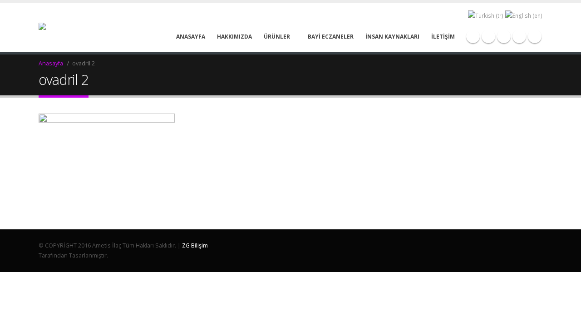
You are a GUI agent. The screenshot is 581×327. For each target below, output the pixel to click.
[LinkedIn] (535, 36)
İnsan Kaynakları (392, 36)
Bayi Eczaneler (331, 36)
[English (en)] (523, 15)
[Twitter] (488, 36)
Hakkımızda (234, 36)
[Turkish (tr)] (485, 15)
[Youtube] (504, 36)
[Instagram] (519, 36)
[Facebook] (473, 36)
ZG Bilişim (195, 245)
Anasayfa (190, 36)
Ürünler (277, 36)
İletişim (443, 36)
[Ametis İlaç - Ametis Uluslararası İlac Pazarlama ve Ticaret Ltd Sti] (58, 27)
